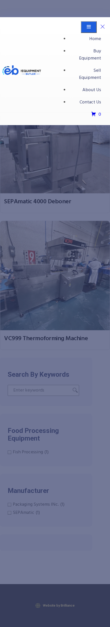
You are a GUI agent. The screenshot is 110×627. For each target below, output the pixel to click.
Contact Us (90, 102)
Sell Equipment (90, 74)
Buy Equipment (90, 55)
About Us (91, 90)
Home (95, 39)
